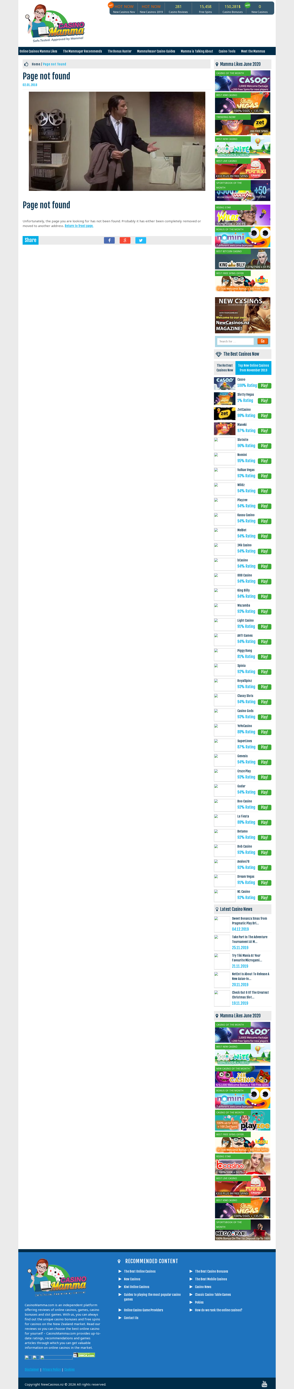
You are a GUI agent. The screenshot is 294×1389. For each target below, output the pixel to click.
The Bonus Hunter (120, 51)
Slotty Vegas (245, 394)
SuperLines (244, 741)
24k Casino (244, 545)
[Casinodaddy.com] (176, 1365)
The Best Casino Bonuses (211, 1271)
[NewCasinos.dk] (186, 1365)
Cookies (69, 1369)
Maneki (242, 425)
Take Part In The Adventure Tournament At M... (249, 939)
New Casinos (132, 1279)
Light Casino (245, 620)
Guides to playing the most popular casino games (152, 1297)
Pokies (199, 1302)
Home (36, 64)
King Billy (243, 590)
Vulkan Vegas (246, 470)
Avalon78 (243, 861)
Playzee (242, 500)
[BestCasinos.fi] (143, 1365)
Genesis (242, 756)
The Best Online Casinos (140, 1271)
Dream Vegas (245, 876)
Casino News (203, 1287)
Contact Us (131, 1318)
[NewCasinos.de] (154, 1365)
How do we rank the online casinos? (218, 1310)
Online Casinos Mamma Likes (38, 51)
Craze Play (244, 771)
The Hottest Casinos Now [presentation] (225, 367)
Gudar (241, 786)
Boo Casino (244, 801)
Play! (264, 385)
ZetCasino (244, 410)
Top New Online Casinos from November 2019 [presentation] (253, 367)
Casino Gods (245, 711)
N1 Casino (243, 892)
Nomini (242, 455)
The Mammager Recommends (82, 51)
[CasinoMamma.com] (122, 1365)
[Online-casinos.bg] (208, 1365)
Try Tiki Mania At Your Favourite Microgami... (247, 957)
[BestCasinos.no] (197, 1365)
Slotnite (242, 440)
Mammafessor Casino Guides (156, 51)
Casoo (241, 379)
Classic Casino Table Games (213, 1295)
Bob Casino (244, 846)
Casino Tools (227, 51)
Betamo (242, 831)
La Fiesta (243, 816)
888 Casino (244, 575)
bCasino (242, 560)
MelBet (241, 530)
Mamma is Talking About (197, 51)
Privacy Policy (52, 1369)
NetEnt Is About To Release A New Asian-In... (250, 976)
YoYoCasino (244, 726)
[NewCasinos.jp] (165, 1365)
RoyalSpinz (244, 681)
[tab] (224, 368)
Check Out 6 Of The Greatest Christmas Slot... (250, 994)
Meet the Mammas (253, 51)
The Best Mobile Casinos (211, 1279)
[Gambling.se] (133, 1365)
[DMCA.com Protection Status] (84, 1358)
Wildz (241, 485)
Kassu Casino (246, 515)
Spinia (241, 666)
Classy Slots (245, 696)
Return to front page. (79, 226)
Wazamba (243, 605)
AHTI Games (245, 635)
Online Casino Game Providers (143, 1310)
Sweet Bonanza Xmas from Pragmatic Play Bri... (249, 920)
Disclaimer (32, 1369)
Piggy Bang (244, 651)
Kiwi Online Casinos (136, 1287)
